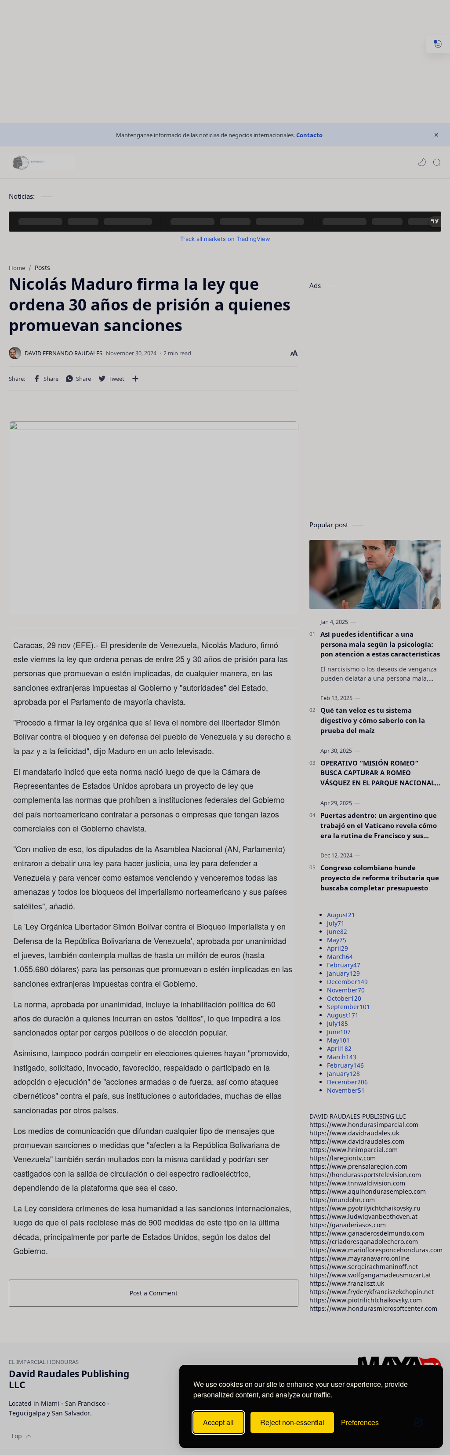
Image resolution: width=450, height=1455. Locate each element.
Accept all (218, 1422)
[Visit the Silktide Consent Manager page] (418, 1422)
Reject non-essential (292, 1422)
